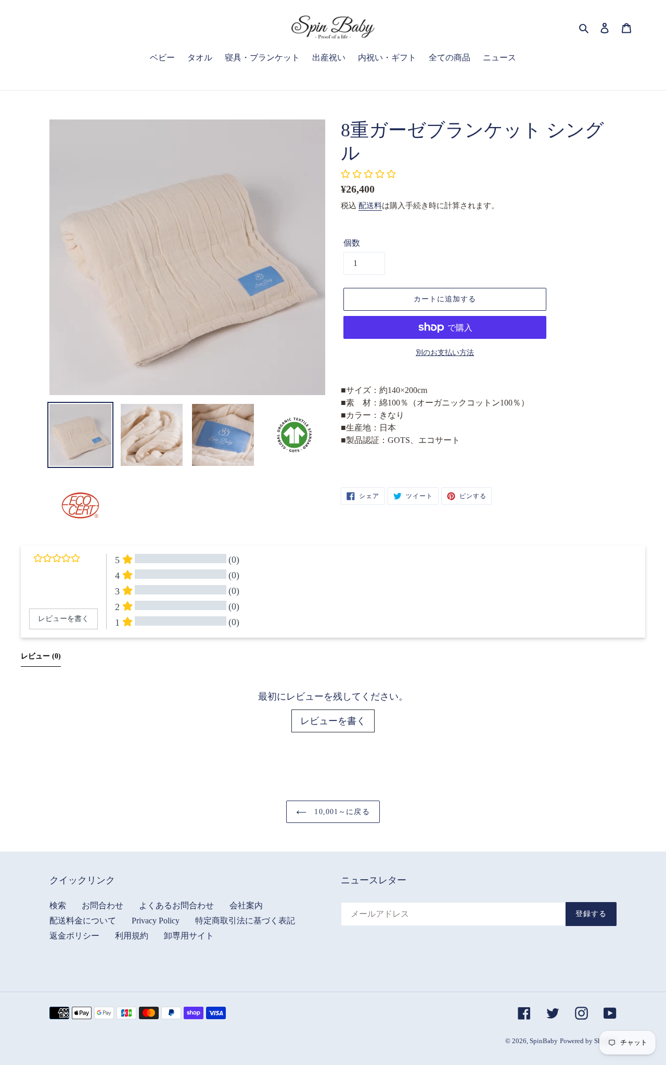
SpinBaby (544, 1041)
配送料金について (82, 920)
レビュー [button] (41, 656)
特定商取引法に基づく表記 (245, 920)
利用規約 (131, 935)
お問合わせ (102, 905)
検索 (57, 905)
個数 (351, 242)
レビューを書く (333, 721)
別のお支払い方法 (445, 353)
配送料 (370, 205)
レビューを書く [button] (63, 619)
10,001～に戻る (340, 812)
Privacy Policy (156, 920)
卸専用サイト (189, 935)
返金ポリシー (74, 935)
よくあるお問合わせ (176, 905)
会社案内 (246, 905)
